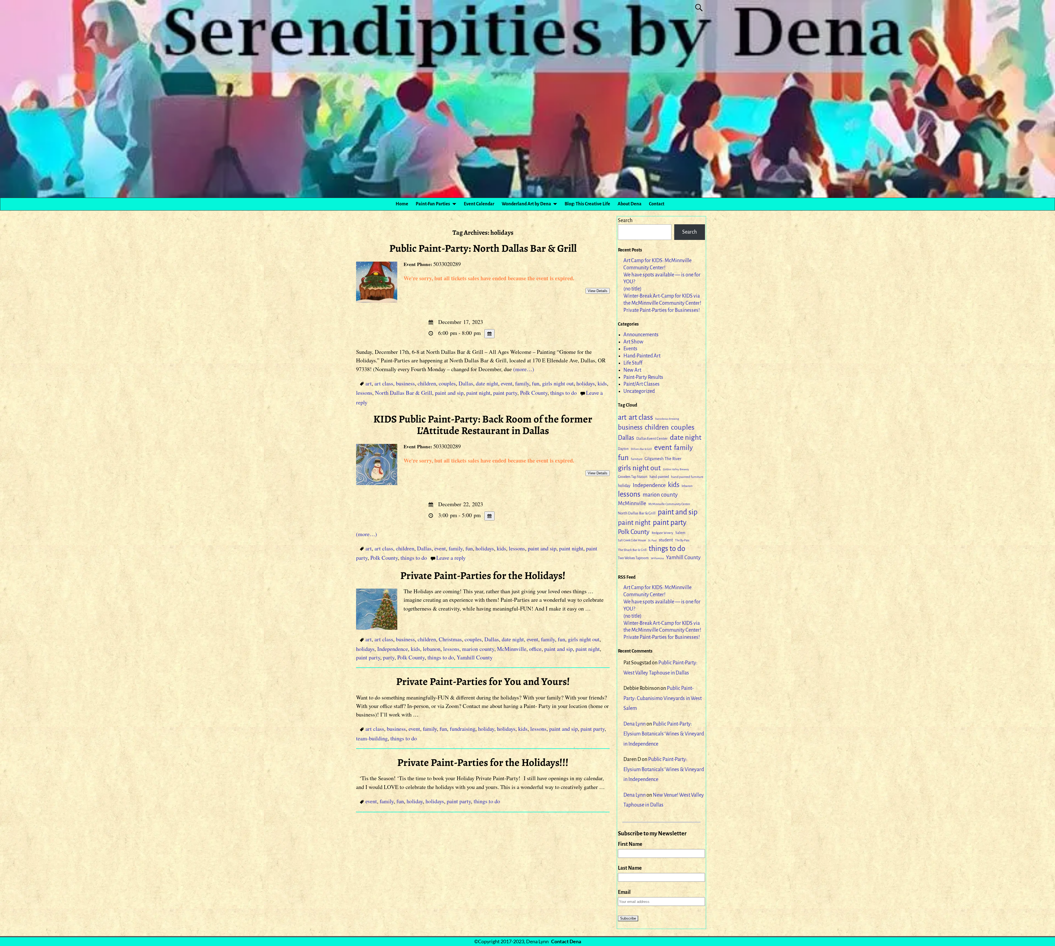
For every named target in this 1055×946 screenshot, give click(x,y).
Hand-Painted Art (641, 356)
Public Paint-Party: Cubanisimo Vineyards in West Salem (662, 698)
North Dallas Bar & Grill (403, 392)
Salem (680, 533)
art (368, 383)
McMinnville (511, 649)
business (405, 383)
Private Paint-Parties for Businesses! (661, 310)
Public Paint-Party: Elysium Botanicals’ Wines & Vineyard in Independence (663, 734)
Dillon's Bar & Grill (641, 448)
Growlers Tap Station (632, 477)
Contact (656, 203)
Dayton (623, 449)
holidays (585, 383)
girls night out (558, 383)
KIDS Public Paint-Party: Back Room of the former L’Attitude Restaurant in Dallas (482, 425)
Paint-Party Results (643, 377)
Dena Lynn (634, 724)
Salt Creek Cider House (632, 540)
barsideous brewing (667, 418)
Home (402, 203)
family (522, 383)
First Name (630, 844)
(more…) (523, 369)
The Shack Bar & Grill (632, 550)
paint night (478, 392)
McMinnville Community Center (669, 504)
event (506, 383)
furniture (636, 459)
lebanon (431, 649)
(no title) (632, 289)
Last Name (630, 868)
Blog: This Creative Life (587, 203)
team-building (372, 738)
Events (630, 348)
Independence (392, 649)
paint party (505, 392)
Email (624, 892)
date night (487, 383)
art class (383, 383)
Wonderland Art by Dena (526, 203)
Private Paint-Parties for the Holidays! (482, 575)
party (389, 657)
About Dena (630, 203)
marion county (478, 649)
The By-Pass (682, 540)
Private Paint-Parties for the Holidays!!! (482, 762)
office (535, 649)
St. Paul (652, 540)
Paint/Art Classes (641, 384)
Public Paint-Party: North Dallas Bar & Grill (483, 248)
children (427, 383)
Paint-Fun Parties (433, 203)
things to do (563, 392)
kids (602, 383)
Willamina (657, 558)
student (666, 540)
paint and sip (449, 392)
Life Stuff (632, 363)
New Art (632, 370)
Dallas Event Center (652, 438)
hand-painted (659, 477)
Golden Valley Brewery (676, 469)
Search (625, 220)
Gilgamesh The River (663, 459)
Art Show (633, 342)
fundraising (462, 728)
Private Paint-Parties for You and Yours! (483, 681)
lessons (364, 392)
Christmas (450, 639)
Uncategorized (639, 391)
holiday (486, 728)
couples (447, 383)
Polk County (534, 392)
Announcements (641, 334)
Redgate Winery (662, 532)
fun (535, 383)
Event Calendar (479, 203)
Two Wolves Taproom (633, 558)
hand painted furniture (687, 477)
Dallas (466, 383)
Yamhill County (475, 657)
